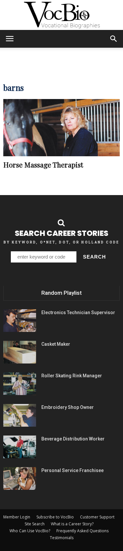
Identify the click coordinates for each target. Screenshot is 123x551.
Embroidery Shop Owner (67, 407)
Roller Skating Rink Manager (71, 375)
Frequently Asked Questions (82, 531)
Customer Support (97, 517)
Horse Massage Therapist (43, 164)
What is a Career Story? (72, 524)
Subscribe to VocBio (55, 517)
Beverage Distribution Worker (73, 438)
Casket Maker (55, 344)
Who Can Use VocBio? (30, 531)
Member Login (16, 517)
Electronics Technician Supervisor (78, 312)
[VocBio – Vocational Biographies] (61, 15)
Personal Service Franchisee (72, 470)
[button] (114, 39)
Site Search (35, 524)
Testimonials (61, 537)
